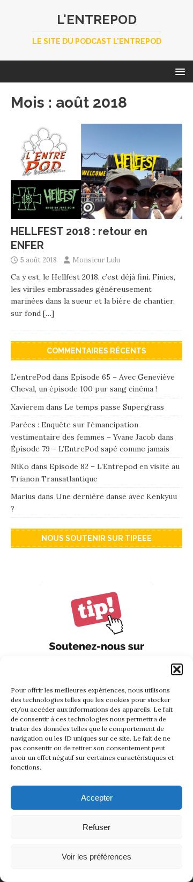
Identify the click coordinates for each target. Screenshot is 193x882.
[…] (48, 313)
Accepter (97, 797)
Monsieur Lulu (96, 260)
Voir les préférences (96, 856)
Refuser (96, 827)
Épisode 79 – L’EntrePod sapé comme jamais (90, 449)
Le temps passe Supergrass (114, 407)
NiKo (20, 466)
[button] (177, 669)
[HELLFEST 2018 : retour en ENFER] (96, 212)
